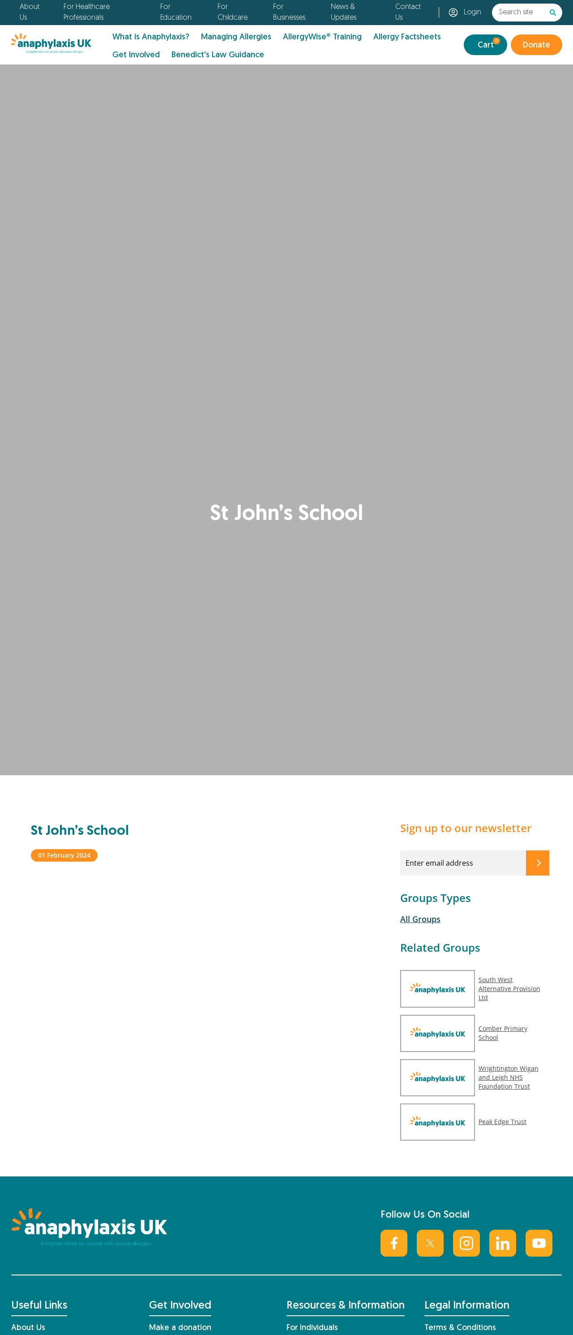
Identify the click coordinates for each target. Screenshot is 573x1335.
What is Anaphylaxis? (150, 37)
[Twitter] (430, 1243)
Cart (488, 44)
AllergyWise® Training (322, 37)
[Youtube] (539, 1243)
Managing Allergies (236, 37)
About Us (29, 12)
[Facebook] (394, 1243)
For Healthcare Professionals (87, 12)
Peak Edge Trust (502, 1121)
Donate (536, 45)
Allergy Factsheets (407, 37)
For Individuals (312, 1328)
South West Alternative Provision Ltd (509, 988)
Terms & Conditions (460, 1328)
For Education (176, 12)
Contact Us (408, 12)
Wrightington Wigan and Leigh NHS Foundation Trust (509, 1077)
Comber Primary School (503, 1033)
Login (472, 12)
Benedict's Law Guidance (217, 55)
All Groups (420, 919)
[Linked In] (502, 1243)
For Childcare (233, 12)
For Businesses (289, 12)
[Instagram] (466, 1243)
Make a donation (180, 1328)
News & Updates (343, 12)
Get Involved (136, 55)
